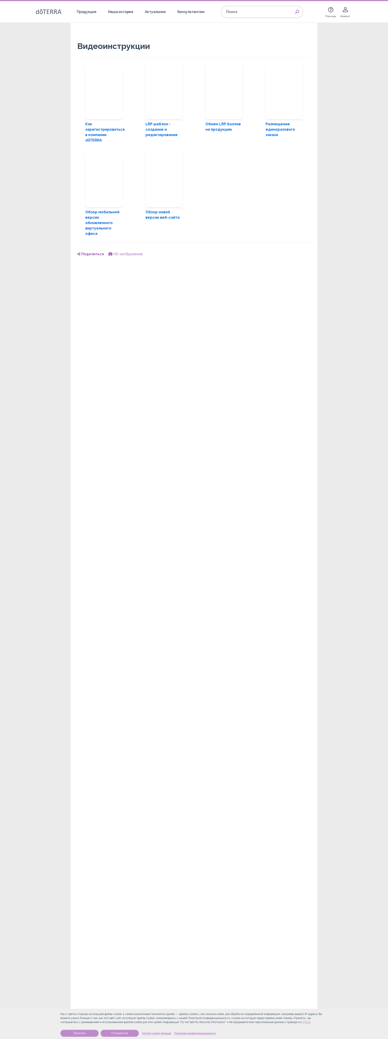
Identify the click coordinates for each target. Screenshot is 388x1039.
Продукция (86, 12)
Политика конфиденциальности (195, 1033)
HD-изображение (127, 254)
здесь (306, 1022)
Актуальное (155, 12)
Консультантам (191, 12)
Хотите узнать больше (156, 1033)
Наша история (120, 12)
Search (297, 11)
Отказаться (119, 1033)
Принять (79, 1033)
